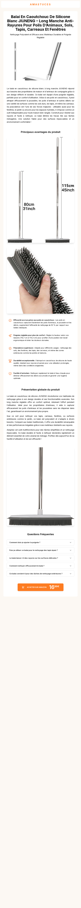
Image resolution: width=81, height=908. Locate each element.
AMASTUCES (40, 4)
